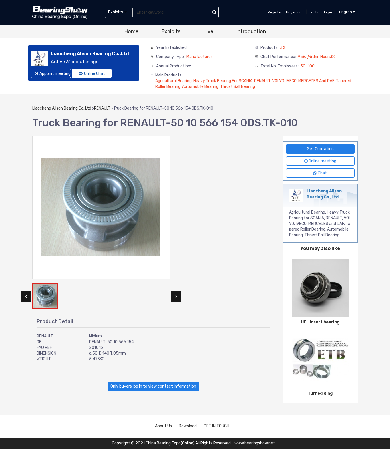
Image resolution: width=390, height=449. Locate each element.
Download (188, 426)
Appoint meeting (55, 73)
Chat (322, 173)
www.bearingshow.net (254, 443)
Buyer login (295, 12)
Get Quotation (320, 148)
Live (208, 31)
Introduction (251, 31)
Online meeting (322, 161)
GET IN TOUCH (216, 426)
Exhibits (170, 31)
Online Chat (94, 73)
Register (275, 12)
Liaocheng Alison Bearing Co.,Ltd (61, 108)
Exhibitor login (320, 12)
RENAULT (102, 108)
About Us (163, 426)
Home (131, 31)
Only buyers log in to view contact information (153, 386)
